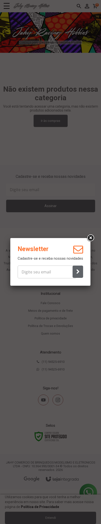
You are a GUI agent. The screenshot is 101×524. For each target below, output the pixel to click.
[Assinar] (78, 272)
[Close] (90, 238)
